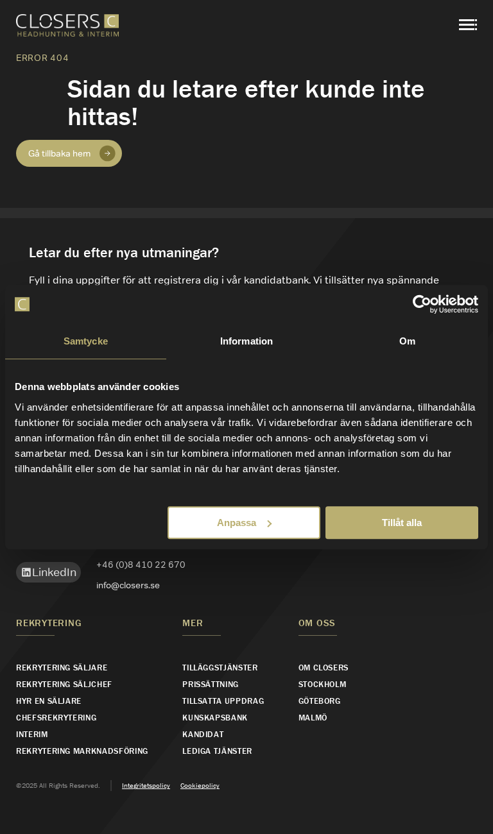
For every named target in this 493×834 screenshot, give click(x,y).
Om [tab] (407, 341)
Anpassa (236, 522)
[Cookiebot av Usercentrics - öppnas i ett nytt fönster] (422, 304)
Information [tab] (246, 341)
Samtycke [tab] (86, 341)
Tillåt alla (402, 522)
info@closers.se (128, 585)
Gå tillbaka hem (59, 153)
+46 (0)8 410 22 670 (141, 564)
